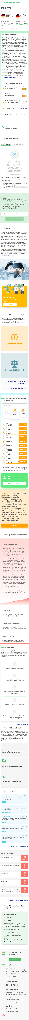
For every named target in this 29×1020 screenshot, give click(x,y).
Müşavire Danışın (9, 942)
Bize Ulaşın (15, 959)
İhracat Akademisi (10, 994)
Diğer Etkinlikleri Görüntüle (18, 900)
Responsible (20, 992)
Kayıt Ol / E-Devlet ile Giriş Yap (12, 2)
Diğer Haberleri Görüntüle (18, 846)
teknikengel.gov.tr (10, 997)
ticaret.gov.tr (9, 992)
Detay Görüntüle (21, 724)
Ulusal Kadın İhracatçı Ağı (12, 999)
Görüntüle (23, 108)
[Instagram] (14, 985)
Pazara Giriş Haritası (14, 483)
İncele (10, 304)
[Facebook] (17, 985)
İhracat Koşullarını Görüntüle (14, 219)
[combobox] (14, 405)
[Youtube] (10, 985)
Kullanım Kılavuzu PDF (11, 1008)
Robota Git (14, 525)
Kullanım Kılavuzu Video (12, 1011)
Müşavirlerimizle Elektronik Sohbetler (17, 382)
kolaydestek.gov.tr (21, 994)
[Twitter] (7, 985)
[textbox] (9, 405)
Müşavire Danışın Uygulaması (13, 1002)
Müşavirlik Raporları (17, 388)
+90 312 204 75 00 (11, 977)
